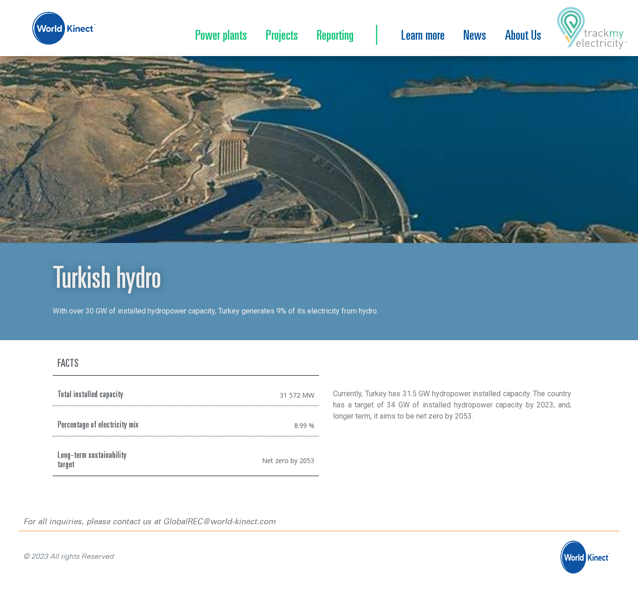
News (474, 36)
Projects (282, 36)
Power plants (221, 36)
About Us (523, 36)
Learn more (423, 36)
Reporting (335, 36)
